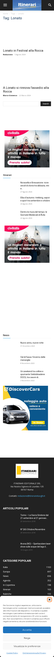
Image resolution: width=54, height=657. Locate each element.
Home (5, 13)
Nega (27, 638)
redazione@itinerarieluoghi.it (31, 495)
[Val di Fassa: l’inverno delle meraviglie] (10, 361)
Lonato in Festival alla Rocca (23, 50)
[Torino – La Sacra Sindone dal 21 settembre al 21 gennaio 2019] (10, 519)
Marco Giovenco (10, 95)
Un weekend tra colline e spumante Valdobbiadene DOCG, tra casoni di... (32, 374)
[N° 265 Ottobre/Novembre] (10, 533)
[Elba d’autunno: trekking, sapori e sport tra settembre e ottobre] (10, 201)
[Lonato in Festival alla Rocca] (27, 35)
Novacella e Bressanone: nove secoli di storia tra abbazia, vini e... (34, 185)
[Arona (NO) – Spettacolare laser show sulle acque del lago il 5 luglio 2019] (10, 547)
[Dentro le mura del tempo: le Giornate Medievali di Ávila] (10, 215)
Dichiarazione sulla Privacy (34, 653)
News (6, 335)
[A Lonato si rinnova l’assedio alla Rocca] (27, 72)
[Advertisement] (27, 296)
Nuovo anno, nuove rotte (32, 343)
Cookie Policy (12, 653)
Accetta (27, 629)
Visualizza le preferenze (27, 646)
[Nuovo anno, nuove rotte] (10, 346)
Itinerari (7, 175)
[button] (49, 599)
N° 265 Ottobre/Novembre (32, 529)
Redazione (8, 54)
